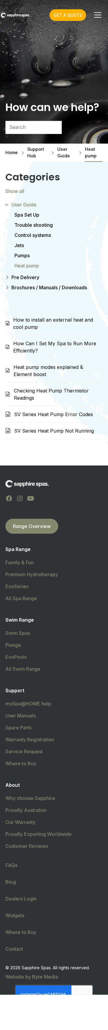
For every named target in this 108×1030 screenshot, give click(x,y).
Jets (19, 245)
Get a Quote (67, 15)
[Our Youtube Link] (30, 498)
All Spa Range (21, 598)
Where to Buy (20, 763)
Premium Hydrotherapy (31, 574)
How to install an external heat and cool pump (53, 323)
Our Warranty (20, 822)
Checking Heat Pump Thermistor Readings (51, 394)
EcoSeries (16, 586)
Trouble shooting (33, 225)
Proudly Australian (25, 810)
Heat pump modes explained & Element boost (48, 370)
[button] (97, 15)
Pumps (22, 255)
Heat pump (26, 266)
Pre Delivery (25, 277)
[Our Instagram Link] (19, 498)
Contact (14, 949)
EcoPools (16, 657)
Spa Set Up (26, 215)
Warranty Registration (29, 740)
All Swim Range (22, 669)
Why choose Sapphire (30, 798)
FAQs (11, 865)
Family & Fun (19, 562)
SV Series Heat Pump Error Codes (53, 414)
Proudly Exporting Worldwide (38, 834)
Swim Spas (17, 633)
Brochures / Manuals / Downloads (49, 287)
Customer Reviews (26, 846)
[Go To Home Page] (27, 484)
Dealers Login (21, 899)
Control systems (32, 235)
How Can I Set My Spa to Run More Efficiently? (54, 347)
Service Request (24, 751)
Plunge (13, 645)
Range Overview (32, 526)
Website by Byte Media (31, 977)
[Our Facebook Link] (9, 498)
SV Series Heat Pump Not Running (54, 431)
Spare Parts (18, 728)
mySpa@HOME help (28, 704)
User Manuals (20, 716)
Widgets (14, 915)
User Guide (24, 205)
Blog (10, 882)
